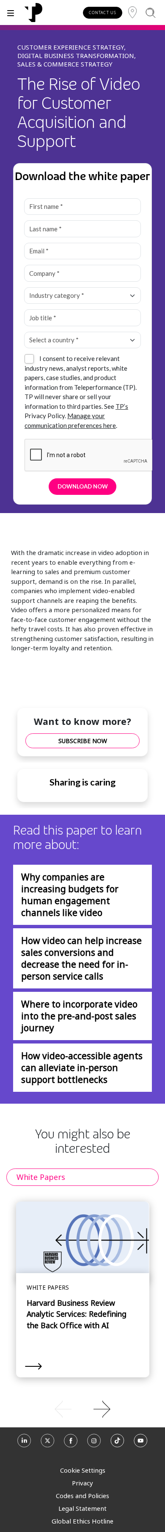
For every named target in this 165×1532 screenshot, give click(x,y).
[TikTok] (117, 1443)
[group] (82, 1408)
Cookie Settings (82, 1470)
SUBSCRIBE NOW (82, 741)
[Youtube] (141, 1443)
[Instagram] (94, 1443)
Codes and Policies (82, 1495)
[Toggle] (10, 12)
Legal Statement (82, 1508)
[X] (48, 1443)
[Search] (150, 12)
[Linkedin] (24, 1443)
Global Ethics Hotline (82, 1521)
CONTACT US (102, 12)
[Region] (132, 12)
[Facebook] (71, 1443)
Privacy (82, 1483)
